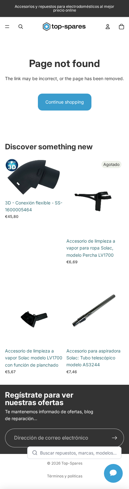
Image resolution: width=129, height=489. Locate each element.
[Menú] (7, 26)
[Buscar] (21, 26)
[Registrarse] (114, 438)
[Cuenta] (108, 26)
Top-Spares (71, 463)
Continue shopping (64, 102)
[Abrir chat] (113, 473)
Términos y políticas (64, 476)
